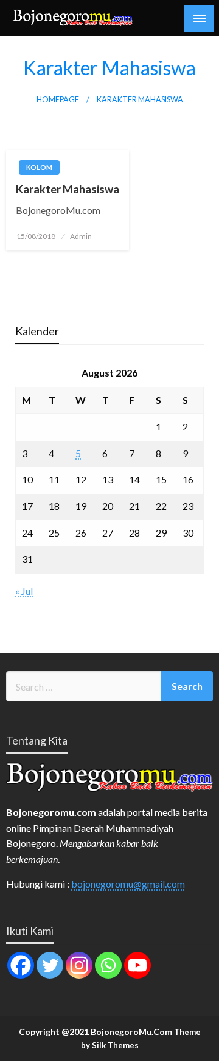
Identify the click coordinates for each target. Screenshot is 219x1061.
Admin (81, 236)
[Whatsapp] (108, 965)
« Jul (24, 591)
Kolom (39, 167)
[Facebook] (20, 965)
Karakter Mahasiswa (67, 189)
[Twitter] (49, 965)
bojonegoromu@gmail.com (128, 883)
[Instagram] (79, 965)
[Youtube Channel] (137, 965)
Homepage (57, 99)
